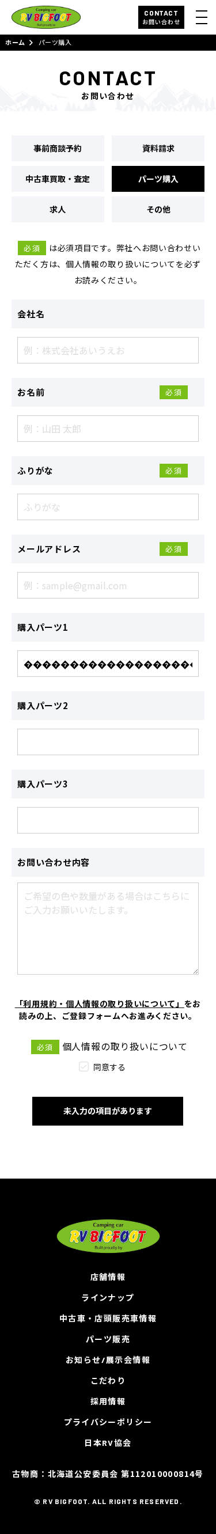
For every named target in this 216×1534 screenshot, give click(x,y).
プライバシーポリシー (108, 1422)
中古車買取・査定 (57, 178)
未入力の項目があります (107, 1110)
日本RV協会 (107, 1443)
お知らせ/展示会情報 (108, 1360)
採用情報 (108, 1401)
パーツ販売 (108, 1339)
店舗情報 (108, 1277)
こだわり (108, 1380)
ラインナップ (107, 1297)
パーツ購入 (158, 178)
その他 (158, 209)
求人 (58, 209)
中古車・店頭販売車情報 (108, 1318)
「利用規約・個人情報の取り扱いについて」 (99, 1003)
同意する (109, 1067)
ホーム (15, 42)
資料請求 (158, 148)
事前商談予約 (57, 148)
